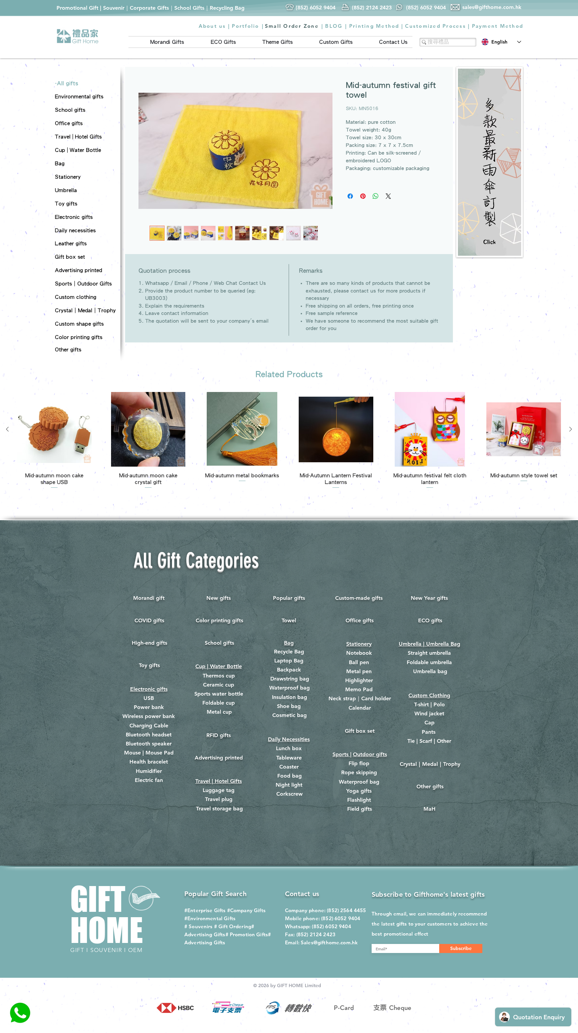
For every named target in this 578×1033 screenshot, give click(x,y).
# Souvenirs (198, 926)
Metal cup (219, 712)
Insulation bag (289, 697)
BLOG (334, 26)
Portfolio (245, 26)
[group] (289, 441)
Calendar (360, 708)
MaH (429, 809)
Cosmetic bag (289, 715)
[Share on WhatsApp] (376, 196)
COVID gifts (149, 620)
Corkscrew (289, 794)
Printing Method (374, 26)
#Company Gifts (246, 910)
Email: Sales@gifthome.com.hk (321, 942)
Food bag (289, 776)
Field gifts (359, 809)
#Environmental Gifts (209, 918)
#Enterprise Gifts (205, 910)
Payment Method (497, 26)
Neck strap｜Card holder (359, 698)
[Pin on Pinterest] (363, 196)
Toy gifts (149, 665)
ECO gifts (430, 620)
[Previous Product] (7, 429)
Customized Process (435, 26)
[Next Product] (571, 429)
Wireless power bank (148, 716)
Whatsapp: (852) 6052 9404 (318, 926)
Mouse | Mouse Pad (149, 752)
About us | (214, 26)
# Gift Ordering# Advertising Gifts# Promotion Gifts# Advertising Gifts (227, 934)
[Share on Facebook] (350, 196)
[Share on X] (388, 196)
